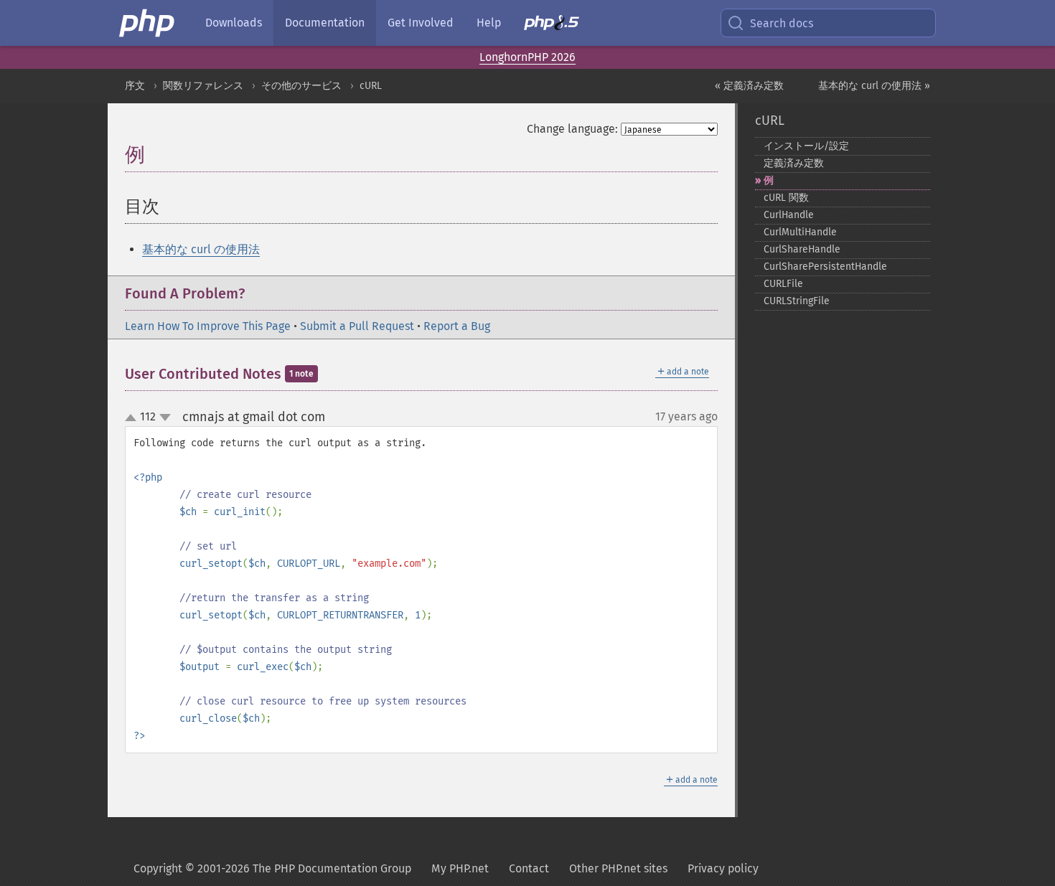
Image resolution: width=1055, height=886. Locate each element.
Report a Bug (456, 326)
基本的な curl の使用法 (201, 249)
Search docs (781, 23)
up (133, 418)
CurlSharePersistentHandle (825, 266)
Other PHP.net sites (618, 868)
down (165, 417)
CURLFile (783, 284)
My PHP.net (460, 868)
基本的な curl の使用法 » (874, 86)
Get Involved (421, 22)
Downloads (233, 22)
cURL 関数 (786, 198)
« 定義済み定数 (749, 86)
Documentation (325, 22)
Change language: (572, 129)
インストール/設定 (806, 146)
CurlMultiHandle (800, 232)
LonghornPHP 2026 (527, 57)
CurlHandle (789, 215)
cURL (371, 86)
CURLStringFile (797, 301)
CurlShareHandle (802, 249)
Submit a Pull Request (357, 326)
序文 (135, 86)
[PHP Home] (148, 23)
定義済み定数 (794, 163)
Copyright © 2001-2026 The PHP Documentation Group (272, 868)
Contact (529, 868)
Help (489, 22)
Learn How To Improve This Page (208, 326)
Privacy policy (723, 868)
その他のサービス (301, 86)
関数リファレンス (203, 86)
